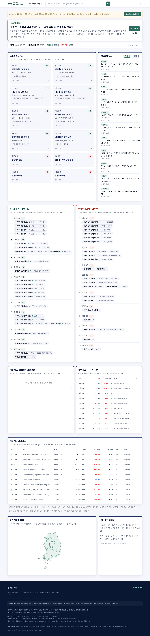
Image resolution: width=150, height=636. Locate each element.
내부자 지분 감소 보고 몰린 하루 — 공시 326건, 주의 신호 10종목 (41, 26)
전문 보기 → (134, 28)
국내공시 (127, 56)
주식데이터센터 (34, 4)
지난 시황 (134, 33)
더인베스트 (12, 588)
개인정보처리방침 (137, 587)
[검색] (108, 4)
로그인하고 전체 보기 (132, 14)
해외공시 (136, 56)
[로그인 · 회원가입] (140, 4)
